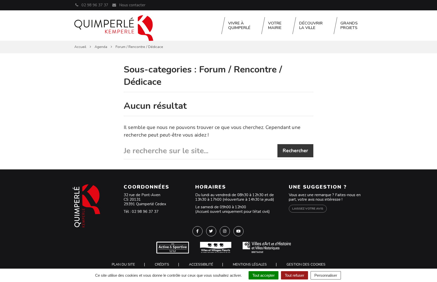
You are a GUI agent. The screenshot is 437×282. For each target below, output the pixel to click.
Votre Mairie (274, 25)
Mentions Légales (250, 264)
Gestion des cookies (306, 264)
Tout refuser (294, 275)
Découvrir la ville (311, 25)
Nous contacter (131, 5)
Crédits (162, 264)
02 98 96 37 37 (145, 211)
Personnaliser (325, 275)
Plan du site (123, 264)
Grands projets (349, 25)
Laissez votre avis (307, 209)
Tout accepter (263, 275)
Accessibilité (201, 264)
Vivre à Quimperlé (239, 25)
